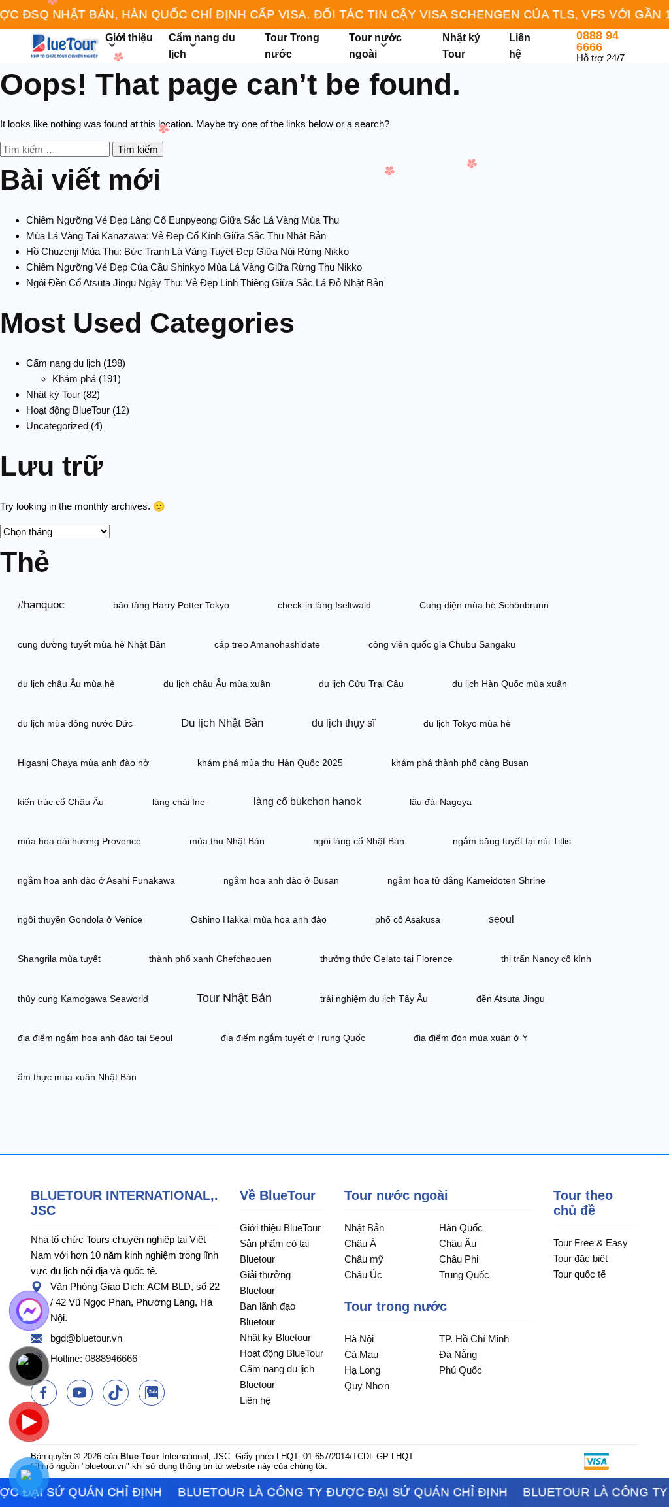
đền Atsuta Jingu (510, 998)
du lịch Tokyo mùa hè (467, 723)
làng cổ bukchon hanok (307, 801)
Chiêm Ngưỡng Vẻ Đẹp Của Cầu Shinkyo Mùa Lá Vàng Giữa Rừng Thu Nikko (194, 267)
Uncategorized (57, 425)
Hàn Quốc (461, 1227)
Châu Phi (458, 1259)
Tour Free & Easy (590, 1242)
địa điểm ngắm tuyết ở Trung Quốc (293, 1038)
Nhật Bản (364, 1227)
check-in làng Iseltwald (324, 605)
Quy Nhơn (366, 1385)
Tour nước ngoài (396, 1195)
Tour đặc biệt (580, 1258)
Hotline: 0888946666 (93, 1358)
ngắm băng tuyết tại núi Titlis (512, 841)
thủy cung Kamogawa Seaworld (83, 998)
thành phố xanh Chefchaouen (210, 958)
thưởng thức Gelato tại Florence (386, 958)
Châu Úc (363, 1274)
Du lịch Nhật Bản (222, 722)
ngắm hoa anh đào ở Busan (281, 880)
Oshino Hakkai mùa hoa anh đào (259, 919)
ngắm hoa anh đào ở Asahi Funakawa (96, 880)
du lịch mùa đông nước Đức (75, 723)
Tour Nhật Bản (234, 997)
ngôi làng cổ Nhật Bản (358, 841)
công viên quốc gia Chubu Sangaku (441, 644)
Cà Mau (361, 1354)
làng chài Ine (178, 802)
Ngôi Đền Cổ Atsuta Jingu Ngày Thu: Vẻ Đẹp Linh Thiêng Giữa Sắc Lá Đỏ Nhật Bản (204, 282)
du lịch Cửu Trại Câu (361, 683)
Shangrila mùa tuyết (59, 958)
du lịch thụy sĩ (343, 723)
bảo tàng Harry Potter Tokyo (171, 605)
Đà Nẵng (458, 1354)
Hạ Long (362, 1370)
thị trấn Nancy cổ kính (546, 958)
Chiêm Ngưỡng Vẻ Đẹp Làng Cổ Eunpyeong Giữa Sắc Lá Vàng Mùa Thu (182, 219)
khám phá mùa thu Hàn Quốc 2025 (270, 762)
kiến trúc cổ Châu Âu (61, 802)
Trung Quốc (464, 1274)
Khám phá (74, 378)
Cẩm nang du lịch (63, 363)
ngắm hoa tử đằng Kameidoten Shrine (466, 880)
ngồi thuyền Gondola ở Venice (80, 919)
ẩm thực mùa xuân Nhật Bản (77, 1077)
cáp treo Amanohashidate (267, 644)
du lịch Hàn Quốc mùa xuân (509, 683)
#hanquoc (41, 604)
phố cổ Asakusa (407, 919)
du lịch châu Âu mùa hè (66, 683)
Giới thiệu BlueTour (280, 1227)
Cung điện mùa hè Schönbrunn (484, 605)
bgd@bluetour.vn (86, 1338)
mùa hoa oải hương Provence (79, 841)
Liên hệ (255, 1400)
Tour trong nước (395, 1306)
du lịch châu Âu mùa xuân (216, 683)
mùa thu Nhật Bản (227, 841)
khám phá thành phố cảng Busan (460, 762)
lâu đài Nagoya (441, 802)
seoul (501, 919)
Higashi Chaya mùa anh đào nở (83, 762)
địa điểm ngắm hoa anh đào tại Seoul (95, 1038)
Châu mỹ (363, 1259)
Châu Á (360, 1243)
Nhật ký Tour (53, 394)
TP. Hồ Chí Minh (474, 1338)
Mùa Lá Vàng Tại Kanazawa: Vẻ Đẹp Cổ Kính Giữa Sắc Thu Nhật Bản (176, 235)
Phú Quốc (460, 1370)
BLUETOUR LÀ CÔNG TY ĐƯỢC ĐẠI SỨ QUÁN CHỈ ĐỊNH (336, 1492)
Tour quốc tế (579, 1274)
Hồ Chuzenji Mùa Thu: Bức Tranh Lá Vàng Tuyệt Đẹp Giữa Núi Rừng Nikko (187, 251)
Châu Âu (457, 1243)
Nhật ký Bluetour (275, 1337)
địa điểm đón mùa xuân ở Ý (471, 1038)
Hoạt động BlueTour (68, 410)
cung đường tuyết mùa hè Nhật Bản (92, 644)
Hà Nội (359, 1338)
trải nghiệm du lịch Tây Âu (374, 998)
